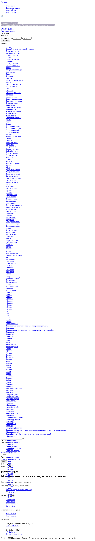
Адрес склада (11, 12)
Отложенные (11, 516)
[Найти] (23, 438)
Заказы (8, 446)
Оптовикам (10, 6)
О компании (10, 500)
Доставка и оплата (13, 8)
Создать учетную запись (10, 459)
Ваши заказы (11, 514)
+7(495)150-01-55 (7, 29)
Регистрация (11, 452)
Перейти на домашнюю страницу (19, 490)
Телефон (4, 36)
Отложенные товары (14, 449)
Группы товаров (12, 504)
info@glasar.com (12, 532)
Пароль (4, 457)
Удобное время (7, 38)
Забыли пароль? (13, 457)
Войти (3, 452)
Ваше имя (5, 33)
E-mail (3, 455)
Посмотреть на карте (14, 534)
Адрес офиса (11, 10)
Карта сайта (10, 506)
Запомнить (7, 464)
